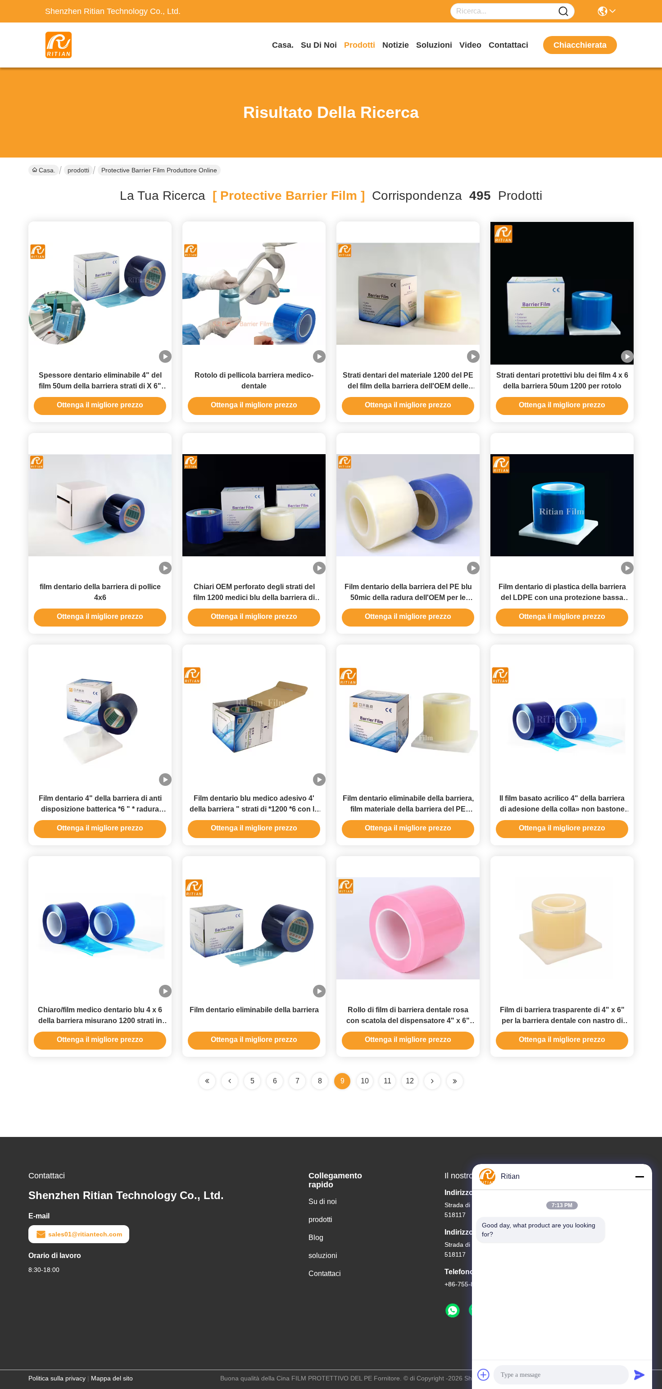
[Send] (639, 1374)
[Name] (563, 11)
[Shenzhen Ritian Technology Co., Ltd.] (94, 45)
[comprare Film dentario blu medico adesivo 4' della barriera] (254, 716)
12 (410, 1081)
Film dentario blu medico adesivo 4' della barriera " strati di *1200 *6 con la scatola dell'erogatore (254, 809)
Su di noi (319, 45)
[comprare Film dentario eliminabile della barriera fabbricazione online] (254, 927)
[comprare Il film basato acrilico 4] (562, 716)
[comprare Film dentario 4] (100, 716)
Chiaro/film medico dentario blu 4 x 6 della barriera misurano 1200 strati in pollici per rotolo (100, 1020)
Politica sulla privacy (57, 1378)
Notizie (395, 45)
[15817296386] (452, 1310)
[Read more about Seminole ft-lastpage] (455, 1081)
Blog (315, 1237)
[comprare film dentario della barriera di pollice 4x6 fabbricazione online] (100, 504)
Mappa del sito (112, 1378)
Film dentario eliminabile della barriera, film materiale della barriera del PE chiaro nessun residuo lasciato (408, 809)
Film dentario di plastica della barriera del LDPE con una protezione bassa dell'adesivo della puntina (562, 597)
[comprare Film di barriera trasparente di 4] (562, 927)
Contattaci (508, 45)
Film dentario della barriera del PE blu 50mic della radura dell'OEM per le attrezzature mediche (408, 597)
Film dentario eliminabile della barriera (254, 1010)
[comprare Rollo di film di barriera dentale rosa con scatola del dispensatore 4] (408, 927)
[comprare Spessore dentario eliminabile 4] (100, 293)
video (470, 45)
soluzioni (434, 45)
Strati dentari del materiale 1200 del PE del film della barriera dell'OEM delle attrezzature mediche (408, 386)
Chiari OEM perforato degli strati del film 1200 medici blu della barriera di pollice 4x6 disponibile (254, 597)
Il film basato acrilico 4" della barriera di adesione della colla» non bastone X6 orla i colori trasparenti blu (562, 809)
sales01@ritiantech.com (85, 1234)
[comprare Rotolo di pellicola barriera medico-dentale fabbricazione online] (254, 293)
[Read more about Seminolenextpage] (432, 1081)
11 (387, 1081)
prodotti (359, 45)
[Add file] (483, 1374)
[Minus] (639, 1176)
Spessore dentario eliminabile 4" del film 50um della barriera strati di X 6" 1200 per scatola (100, 386)
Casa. (283, 45)
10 (365, 1081)
